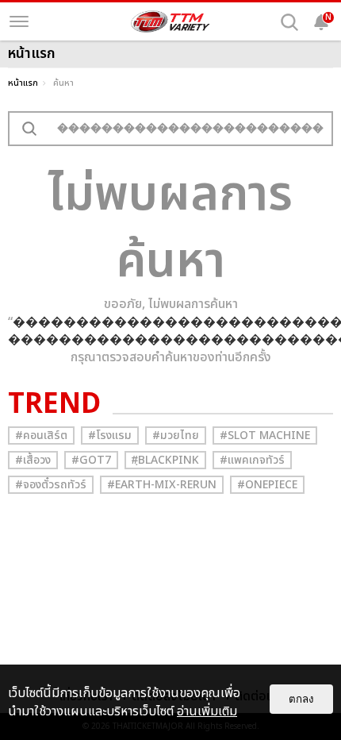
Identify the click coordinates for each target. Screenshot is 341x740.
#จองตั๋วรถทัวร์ (50, 484)
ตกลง (301, 699)
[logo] (170, 21)
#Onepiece (267, 484)
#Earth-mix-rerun (161, 484)
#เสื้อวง (33, 460)
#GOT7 (91, 460)
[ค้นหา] (289, 22)
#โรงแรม (110, 435)
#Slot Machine (265, 435)
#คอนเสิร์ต (41, 435)
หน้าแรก (23, 83)
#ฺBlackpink (165, 460)
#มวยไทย (175, 435)
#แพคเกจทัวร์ (252, 460)
